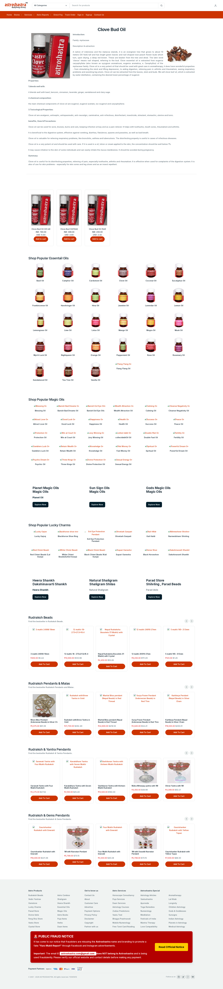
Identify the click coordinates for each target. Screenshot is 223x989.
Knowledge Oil (95, 451)
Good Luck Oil (67, 424)
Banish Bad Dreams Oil (68, 411)
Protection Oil (40, 437)
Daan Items (62, 926)
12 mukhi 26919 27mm (126, 654)
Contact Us (99, 15)
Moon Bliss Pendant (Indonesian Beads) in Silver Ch (44, 721)
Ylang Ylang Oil (123, 368)
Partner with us (91, 926)
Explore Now (40, 504)
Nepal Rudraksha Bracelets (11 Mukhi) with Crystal (96, 655)
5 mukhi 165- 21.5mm (159, 654)
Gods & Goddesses (177, 911)
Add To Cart (29, 664)
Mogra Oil (150, 330)
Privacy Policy (91, 915)
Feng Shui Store (35, 919)
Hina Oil (95, 305)
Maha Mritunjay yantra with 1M (145, 786)
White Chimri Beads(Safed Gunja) (68, 555)
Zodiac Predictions (121, 911)
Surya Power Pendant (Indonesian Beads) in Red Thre (145, 721)
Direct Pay (58, 15)
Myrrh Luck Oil (40, 355)
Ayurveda (145, 903)
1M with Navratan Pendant (75, 852)
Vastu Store (33, 923)
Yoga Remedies (148, 907)
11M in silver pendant (193, 654)
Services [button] (28, 15)
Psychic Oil (40, 464)
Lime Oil (67, 330)
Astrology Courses (121, 907)
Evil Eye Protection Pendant (95, 540)
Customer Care (91, 903)
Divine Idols (33, 915)
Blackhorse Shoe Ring (68, 536)
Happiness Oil (95, 424)
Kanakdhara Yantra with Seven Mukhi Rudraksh (77, 787)
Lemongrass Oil (40, 330)
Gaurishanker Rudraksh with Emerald (43, 853)
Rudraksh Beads (35, 895)
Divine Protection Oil (95, 464)
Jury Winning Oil (95, 437)
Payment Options (92, 911)
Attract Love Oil (40, 424)
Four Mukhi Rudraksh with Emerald (109, 853)
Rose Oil (151, 355)
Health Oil (123, 424)
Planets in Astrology (178, 923)
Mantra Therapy (148, 923)
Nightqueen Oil (68, 355)
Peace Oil (178, 424)
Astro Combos (63, 895)
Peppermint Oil (123, 355)
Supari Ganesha (123, 554)
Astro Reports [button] (43, 15)
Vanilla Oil (95, 380)
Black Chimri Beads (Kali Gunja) (95, 555)
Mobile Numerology (121, 923)
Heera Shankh (63, 903)
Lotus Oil (96, 330)
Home (9, 15)
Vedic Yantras (34, 899)
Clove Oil (123, 281)
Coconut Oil (151, 281)
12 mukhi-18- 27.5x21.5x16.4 (61, 654)
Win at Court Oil (68, 437)
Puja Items (62, 919)
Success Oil (150, 424)
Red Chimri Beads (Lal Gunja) (40, 555)
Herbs (60, 923)
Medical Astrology (177, 926)
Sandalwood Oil (40, 380)
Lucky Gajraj (40, 536)
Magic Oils (62, 911)
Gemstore (32, 903)
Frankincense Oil (40, 305)
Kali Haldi (151, 536)
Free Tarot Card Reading (124, 926)
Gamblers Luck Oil (40, 451)
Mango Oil (123, 330)
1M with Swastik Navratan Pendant (143, 853)
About (87, 899)
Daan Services (119, 903)
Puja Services (119, 899)
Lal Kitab (173, 899)
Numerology (146, 911)
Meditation (145, 915)
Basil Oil (40, 281)
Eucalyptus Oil (178, 281)
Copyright (89, 923)
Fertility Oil (179, 437)
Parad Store (33, 911)
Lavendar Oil (151, 305)
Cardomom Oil (95, 281)
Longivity (173, 903)
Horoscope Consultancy (123, 895)
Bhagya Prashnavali (122, 919)
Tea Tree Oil (67, 380)
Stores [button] (17, 15)
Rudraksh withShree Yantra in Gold (77, 721)
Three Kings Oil (68, 464)
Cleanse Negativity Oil (179, 411)
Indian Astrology (176, 919)
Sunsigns (173, 915)
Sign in (80, 15)
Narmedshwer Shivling (178, 536)
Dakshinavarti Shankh (179, 554)
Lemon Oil (178, 305)
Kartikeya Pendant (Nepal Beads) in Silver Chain (176, 721)
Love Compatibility (149, 926)
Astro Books (62, 915)
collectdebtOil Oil (123, 437)
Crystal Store (34, 926)
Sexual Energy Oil (123, 464)
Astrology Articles (148, 895)
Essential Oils (63, 907)
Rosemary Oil (179, 355)
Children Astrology (177, 907)
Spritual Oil (151, 451)
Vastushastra (147, 899)
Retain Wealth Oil (68, 451)
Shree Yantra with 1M (174, 786)
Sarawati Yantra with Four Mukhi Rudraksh (42, 787)
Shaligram (61, 899)
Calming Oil (151, 411)
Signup (89, 15)
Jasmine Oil (123, 305)
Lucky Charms (34, 907)
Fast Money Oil (123, 451)
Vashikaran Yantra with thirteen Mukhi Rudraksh (111, 787)
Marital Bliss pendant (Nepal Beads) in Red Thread (110, 721)
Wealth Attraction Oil (123, 411)
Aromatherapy (175, 895)
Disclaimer (89, 919)
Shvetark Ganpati (123, 536)
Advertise (89, 907)
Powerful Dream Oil (179, 451)
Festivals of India (148, 919)
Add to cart (41, 239)
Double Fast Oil (151, 437)
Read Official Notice (171, 947)
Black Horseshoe (151, 554)
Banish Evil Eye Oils (95, 411)
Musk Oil (179, 330)
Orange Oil (96, 355)
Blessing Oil (40, 411)
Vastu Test (117, 915)
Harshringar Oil (68, 305)
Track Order (70, 15)
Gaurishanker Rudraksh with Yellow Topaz (177, 853)
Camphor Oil (68, 281)
